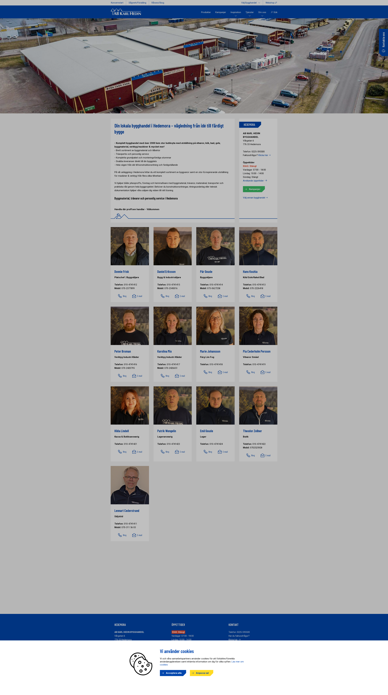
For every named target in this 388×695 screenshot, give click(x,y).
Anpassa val (202, 673)
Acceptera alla (174, 673)
